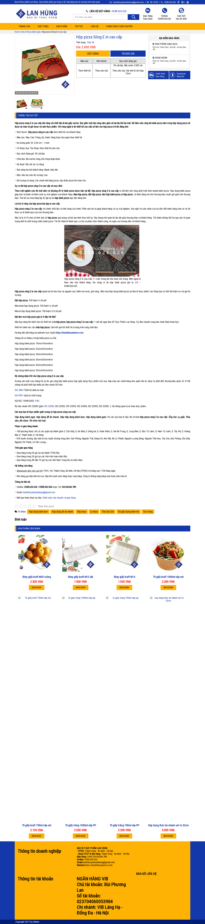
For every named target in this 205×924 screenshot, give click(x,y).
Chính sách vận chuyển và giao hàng (59, 497)
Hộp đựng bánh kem (38, 511)
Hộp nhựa (81, 511)
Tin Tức (79, 26)
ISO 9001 (19, 395)
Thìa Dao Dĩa (108, 511)
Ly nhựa (94, 511)
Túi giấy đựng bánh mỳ (128, 511)
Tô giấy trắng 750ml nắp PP (124, 825)
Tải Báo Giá (128, 53)
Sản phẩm (61, 26)
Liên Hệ (94, 26)
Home (17, 32)
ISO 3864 (19, 390)
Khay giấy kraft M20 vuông (37, 576)
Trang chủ (24, 26)
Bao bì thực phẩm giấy (31, 32)
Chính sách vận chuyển (119, 26)
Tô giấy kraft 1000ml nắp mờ (168, 576)
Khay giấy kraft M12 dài (80, 576)
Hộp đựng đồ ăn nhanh (62, 511)
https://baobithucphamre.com (69, 332)
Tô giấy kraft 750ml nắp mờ (36, 825)
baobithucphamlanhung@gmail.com (39, 492)
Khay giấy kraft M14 (124, 576)
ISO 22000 (49, 406)
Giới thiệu (43, 26)
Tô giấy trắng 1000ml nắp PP (80, 825)
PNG (37, 400)
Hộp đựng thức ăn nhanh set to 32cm (168, 825)
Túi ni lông (147, 511)
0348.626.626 (170, 2)
